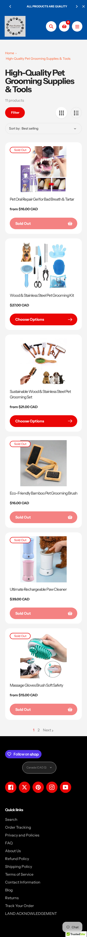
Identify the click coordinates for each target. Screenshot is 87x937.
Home (9, 53)
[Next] (76, 6)
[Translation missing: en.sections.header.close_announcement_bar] (83, 6)
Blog (9, 890)
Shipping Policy (18, 866)
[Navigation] (77, 26)
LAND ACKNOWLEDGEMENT (31, 913)
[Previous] (10, 6)
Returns (12, 897)
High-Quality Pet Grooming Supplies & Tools (38, 58)
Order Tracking (18, 827)
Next (47, 730)
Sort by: (14, 128)
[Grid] (61, 112)
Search (11, 819)
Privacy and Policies (22, 835)
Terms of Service (19, 874)
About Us (13, 850)
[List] (76, 112)
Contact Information (22, 882)
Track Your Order (19, 905)
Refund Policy (17, 858)
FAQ (9, 843)
